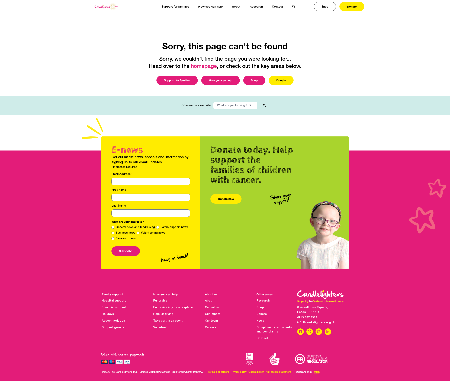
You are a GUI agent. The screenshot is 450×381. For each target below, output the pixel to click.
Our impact (213, 314)
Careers (210, 327)
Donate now (226, 198)
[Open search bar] (294, 6)
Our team (211, 321)
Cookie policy (256, 372)
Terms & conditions (218, 372)
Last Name (118, 206)
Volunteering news (153, 233)
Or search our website (196, 105)
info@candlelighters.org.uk (316, 322)
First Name (118, 190)
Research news (126, 238)
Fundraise (160, 301)
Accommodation (113, 321)
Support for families (177, 80)
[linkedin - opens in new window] (328, 331)
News (260, 321)
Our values (212, 307)
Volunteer (160, 327)
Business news (125, 233)
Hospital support (114, 301)
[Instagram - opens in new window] (319, 331)
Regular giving (163, 314)
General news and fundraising (135, 227)
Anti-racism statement (278, 372)
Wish (316, 372)
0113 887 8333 (307, 317)
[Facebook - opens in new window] (300, 331)
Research (263, 301)
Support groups (113, 327)
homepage (204, 66)
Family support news (174, 227)
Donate (352, 6)
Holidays (108, 314)
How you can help (220, 80)
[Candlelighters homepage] (106, 6)
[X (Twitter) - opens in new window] (309, 331)
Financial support (114, 307)
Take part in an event (168, 321)
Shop (325, 6)
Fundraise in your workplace (173, 307)
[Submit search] (264, 105)
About (209, 301)
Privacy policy (239, 372)
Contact (277, 6)
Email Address (121, 174)
